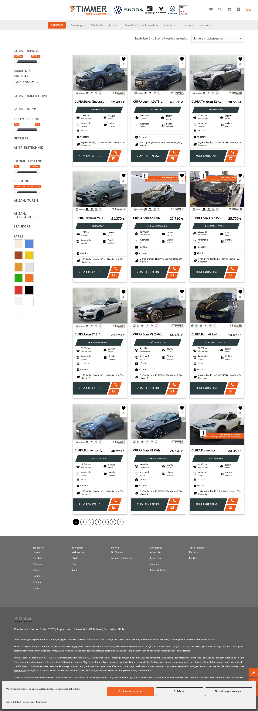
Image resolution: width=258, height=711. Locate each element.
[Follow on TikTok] (25, 619)
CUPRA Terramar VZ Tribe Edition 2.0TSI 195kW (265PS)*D (90, 218)
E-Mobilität (97, 25)
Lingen (36, 552)
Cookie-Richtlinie (13, 702)
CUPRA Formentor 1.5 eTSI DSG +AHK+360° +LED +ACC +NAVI (207, 450)
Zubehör (154, 564)
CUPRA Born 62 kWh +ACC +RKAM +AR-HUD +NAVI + (148, 218)
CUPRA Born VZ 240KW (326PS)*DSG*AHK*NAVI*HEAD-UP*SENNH (148, 334)
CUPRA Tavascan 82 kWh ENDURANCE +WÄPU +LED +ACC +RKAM (207, 101)
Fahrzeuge (77, 25)
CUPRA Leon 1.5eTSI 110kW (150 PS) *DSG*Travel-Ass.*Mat (148, 101)
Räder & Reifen (158, 570)
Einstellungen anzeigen (229, 691)
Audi (74, 570)
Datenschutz (28, 702)
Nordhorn (38, 558)
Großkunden (117, 552)
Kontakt (193, 558)
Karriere (205, 25)
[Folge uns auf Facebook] (16, 619)
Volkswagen (78, 552)
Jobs (248, 9)
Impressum (41, 702)
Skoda (75, 558)
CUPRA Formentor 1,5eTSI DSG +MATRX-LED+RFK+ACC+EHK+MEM (90, 450)
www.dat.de (19, 670)
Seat (74, 564)
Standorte (169, 25)
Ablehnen (179, 691)
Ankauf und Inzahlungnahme (141, 25)
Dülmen (37, 588)
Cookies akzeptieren (130, 691)
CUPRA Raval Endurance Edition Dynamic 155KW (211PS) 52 (90, 101)
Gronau (37, 582)
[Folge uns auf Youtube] (29, 619)
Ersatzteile (155, 558)
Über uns (188, 25)
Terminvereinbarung (122, 558)
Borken (36, 576)
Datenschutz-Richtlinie (87, 629)
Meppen (37, 564)
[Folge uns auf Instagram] (20, 619)
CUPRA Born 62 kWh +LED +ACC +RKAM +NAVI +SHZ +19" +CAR (207, 334)
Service (113, 25)
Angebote (155, 552)
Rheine (36, 570)
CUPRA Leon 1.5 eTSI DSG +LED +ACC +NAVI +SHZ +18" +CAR (207, 218)
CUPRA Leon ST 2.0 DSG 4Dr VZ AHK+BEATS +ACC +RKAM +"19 (90, 334)
